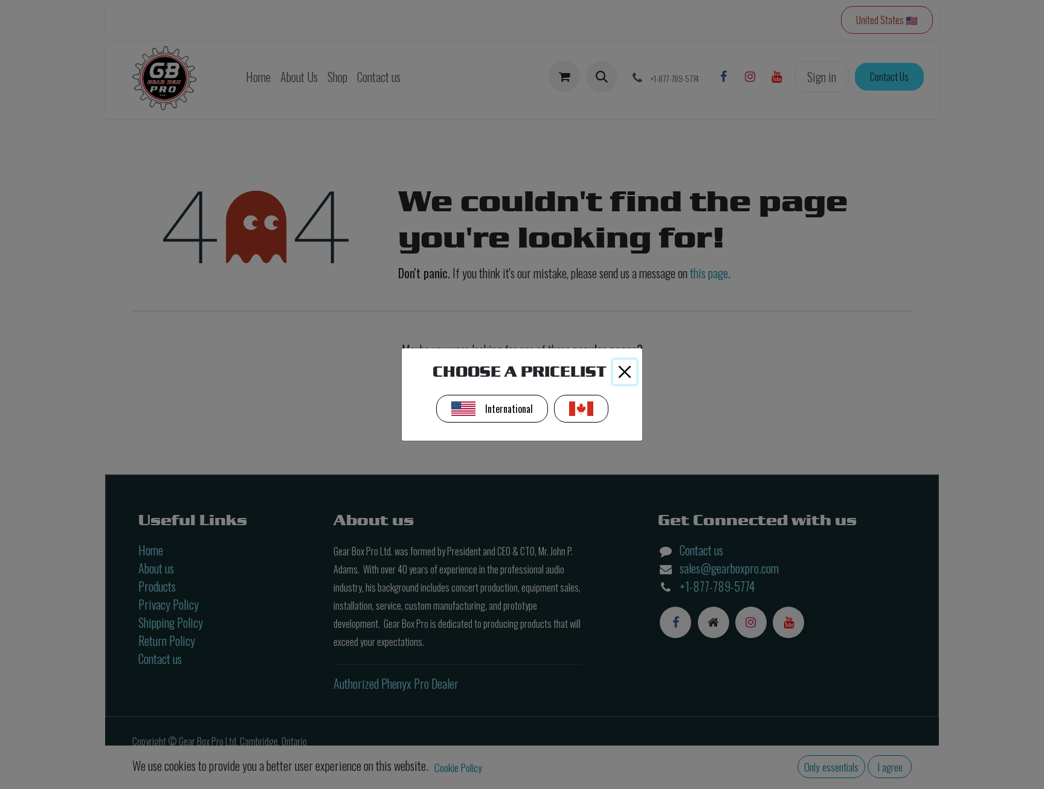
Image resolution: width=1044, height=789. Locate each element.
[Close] (624, 372)
